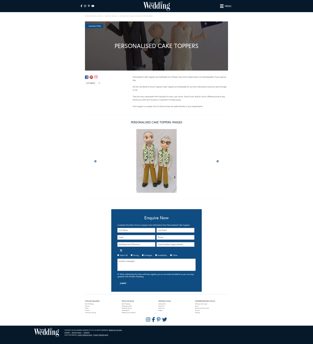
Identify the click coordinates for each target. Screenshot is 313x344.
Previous (95, 161)
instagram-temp (96, 77)
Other (175, 255)
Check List (161, 308)
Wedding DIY (125, 310)
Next (217, 161)
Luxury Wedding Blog (85, 335)
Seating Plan (162, 304)
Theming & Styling (90, 312)
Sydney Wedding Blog (100, 335)
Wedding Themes (127, 308)
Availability (162, 255)
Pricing (136, 255)
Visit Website (90, 83)
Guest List (161, 306)
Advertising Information (202, 308)
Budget (160, 310)
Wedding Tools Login (201, 304)
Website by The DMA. (115, 330)
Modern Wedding (46, 332)
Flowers (87, 310)
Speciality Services (111, 16)
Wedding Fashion (127, 306)
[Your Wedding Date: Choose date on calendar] (121, 250)
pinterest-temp (91, 77)
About (197, 306)
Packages (148, 255)
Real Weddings (89, 304)
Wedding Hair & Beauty (129, 312)
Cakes (87, 308)
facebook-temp (86, 77)
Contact (197, 310)
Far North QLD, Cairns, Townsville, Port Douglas (136, 16)
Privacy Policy (77, 332)
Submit (123, 283)
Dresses (87, 306)
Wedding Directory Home (93, 16)
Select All (124, 255)
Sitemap (197, 312)
